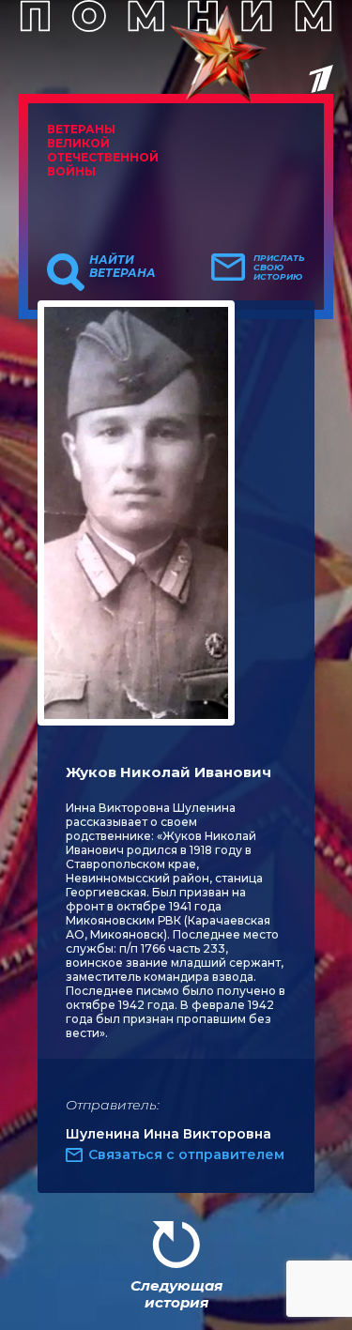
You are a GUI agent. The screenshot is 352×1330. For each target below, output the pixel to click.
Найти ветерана (122, 266)
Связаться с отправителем (186, 1154)
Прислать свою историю (279, 267)
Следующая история (176, 1293)
